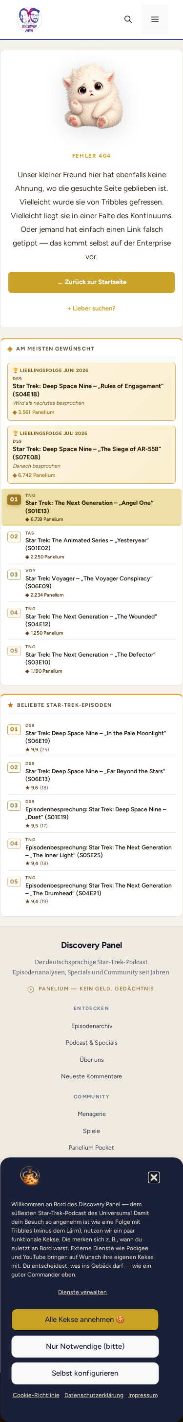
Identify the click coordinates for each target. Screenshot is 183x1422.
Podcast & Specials (92, 1042)
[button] (154, 1177)
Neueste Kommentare (91, 1076)
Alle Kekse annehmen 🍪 (85, 1319)
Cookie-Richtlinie (36, 1395)
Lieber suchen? (94, 308)
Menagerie (92, 1113)
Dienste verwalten (82, 1292)
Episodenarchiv (91, 1026)
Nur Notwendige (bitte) (85, 1346)
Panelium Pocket (91, 1147)
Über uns (92, 1059)
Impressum (143, 1395)
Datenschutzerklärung (93, 1395)
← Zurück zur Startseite (91, 282)
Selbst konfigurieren (85, 1373)
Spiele (91, 1130)
